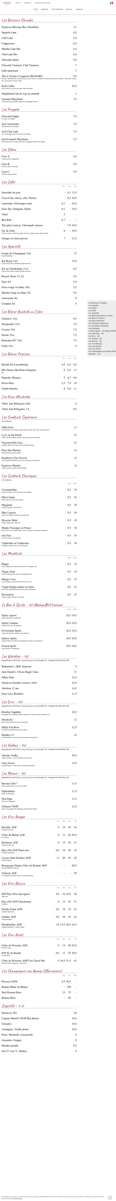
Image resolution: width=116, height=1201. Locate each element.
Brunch (69, 9)
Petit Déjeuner (57, 9)
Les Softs (92, 310)
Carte (35, 9)
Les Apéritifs (93, 313)
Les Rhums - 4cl (95, 341)
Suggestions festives (43, 3)
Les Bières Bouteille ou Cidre (100, 315)
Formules (79, 9)
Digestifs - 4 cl (94, 354)
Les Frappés (93, 305)
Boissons (44, 9)
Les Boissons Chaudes (97, 303)
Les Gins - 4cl (94, 336)
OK (110, 1198)
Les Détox (92, 308)
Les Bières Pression (96, 318)
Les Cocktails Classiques (98, 326)
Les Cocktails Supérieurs (98, 323)
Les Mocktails (94, 328)
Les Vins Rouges (95, 343)
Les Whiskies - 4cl (96, 333)
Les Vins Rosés (94, 349)
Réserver (27, 3)
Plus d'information (17, 1198)
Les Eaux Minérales (96, 321)
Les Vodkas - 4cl (95, 338)
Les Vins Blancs (95, 346)
